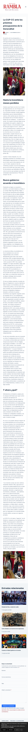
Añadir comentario (6, 690)
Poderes (5, 33)
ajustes (11, 727)
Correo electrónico (6, 677)
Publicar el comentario (8, 705)
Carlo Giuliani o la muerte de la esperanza (13, 628)
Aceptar (4, 729)
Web (3, 683)
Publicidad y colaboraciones (17, 720)
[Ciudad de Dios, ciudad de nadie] (14, 598)
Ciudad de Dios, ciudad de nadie (10, 607)
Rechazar (11, 729)
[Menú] (25, 6)
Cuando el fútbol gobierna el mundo (11, 650)
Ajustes (17, 729)
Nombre (4, 670)
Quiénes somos (5, 720)
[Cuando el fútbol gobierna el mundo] (14, 641)
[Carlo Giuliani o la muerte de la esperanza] (14, 619)
